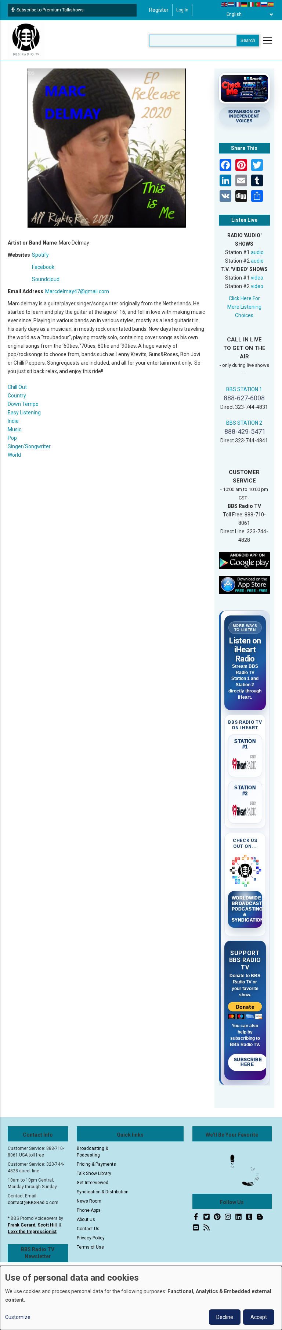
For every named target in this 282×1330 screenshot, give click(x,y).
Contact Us (88, 1228)
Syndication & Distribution (103, 1191)
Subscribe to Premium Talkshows (50, 10)
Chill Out (17, 387)
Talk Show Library (94, 1173)
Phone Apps (89, 1210)
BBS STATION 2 (244, 423)
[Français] (238, 4)
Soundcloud (45, 279)
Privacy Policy (91, 1237)
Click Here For (244, 298)
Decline (224, 1317)
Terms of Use (90, 1247)
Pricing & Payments (96, 1164)
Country (17, 396)
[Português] (257, 4)
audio (257, 252)
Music (14, 429)
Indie (13, 421)
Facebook (43, 267)
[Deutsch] (244, 4)
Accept (258, 1317)
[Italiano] (251, 4)
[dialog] (141, 1298)
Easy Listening (24, 412)
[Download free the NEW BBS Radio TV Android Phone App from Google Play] (244, 560)
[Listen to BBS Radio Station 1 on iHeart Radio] (245, 763)
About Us (86, 1219)
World (14, 455)
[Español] (271, 4)
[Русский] (264, 4)
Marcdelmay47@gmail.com (77, 291)
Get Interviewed (92, 1182)
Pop (12, 438)
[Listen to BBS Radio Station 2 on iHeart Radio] (245, 809)
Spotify (40, 255)
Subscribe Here (248, 1062)
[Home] (26, 40)
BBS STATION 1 (244, 389)
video (257, 278)
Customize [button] (17, 1317)
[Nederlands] (231, 4)
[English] (224, 4)
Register (159, 10)
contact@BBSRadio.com (33, 1202)
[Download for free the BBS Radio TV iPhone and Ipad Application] (244, 584)
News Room (89, 1201)
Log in (182, 10)
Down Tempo (23, 404)
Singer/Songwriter (29, 446)
